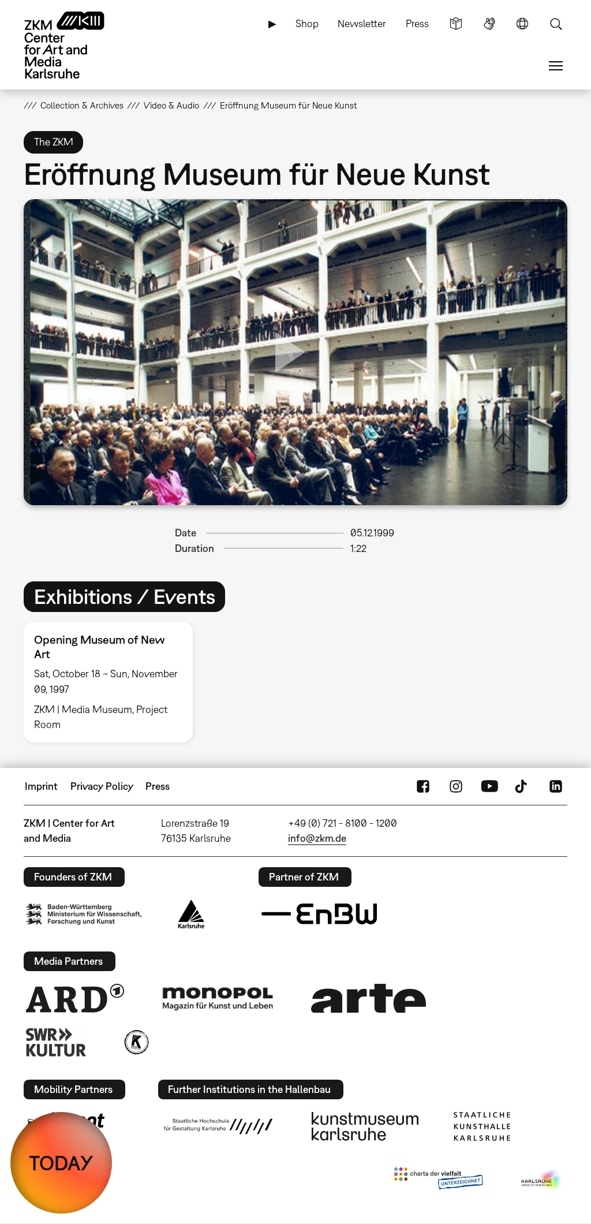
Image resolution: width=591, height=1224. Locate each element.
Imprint (41, 786)
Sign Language (489, 23)
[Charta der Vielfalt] (438, 1180)
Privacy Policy (101, 786)
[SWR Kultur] (56, 1042)
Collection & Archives (82, 105)
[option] (113, 682)
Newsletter (362, 23)
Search (555, 23)
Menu (555, 66)
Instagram (455, 786)
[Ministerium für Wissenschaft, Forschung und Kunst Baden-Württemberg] (83, 914)
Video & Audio (171, 105)
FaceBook (423, 786)
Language (522, 23)
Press (417, 23)
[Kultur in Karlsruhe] (135, 1042)
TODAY (61, 1162)
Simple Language (455, 23)
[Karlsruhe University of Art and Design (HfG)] (218, 1126)
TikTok (522, 786)
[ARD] (75, 998)
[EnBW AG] (319, 914)
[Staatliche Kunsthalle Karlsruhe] (482, 1126)
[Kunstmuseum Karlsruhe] (365, 1126)
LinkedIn (555, 786)
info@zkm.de (317, 838)
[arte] (369, 998)
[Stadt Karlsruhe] (191, 914)
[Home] (76, 45)
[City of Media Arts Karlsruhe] (542, 1180)
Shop (307, 23)
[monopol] (217, 998)
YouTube (489, 786)
